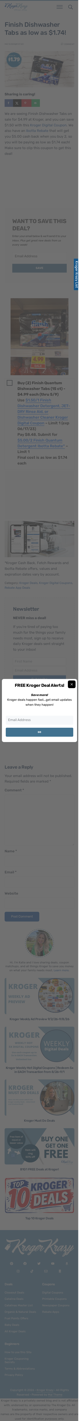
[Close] (72, 684)
